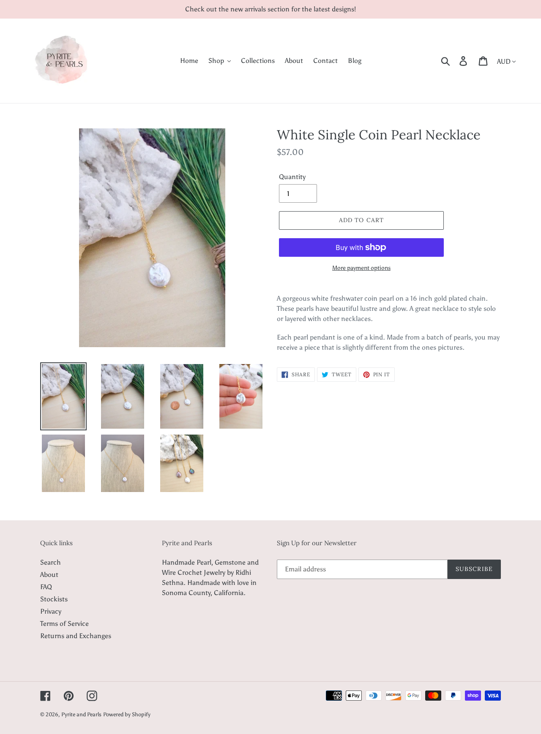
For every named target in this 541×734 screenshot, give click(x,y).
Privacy (50, 611)
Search (50, 562)
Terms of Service (64, 624)
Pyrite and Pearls (81, 714)
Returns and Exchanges (75, 636)
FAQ (46, 587)
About (49, 575)
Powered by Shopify (126, 714)
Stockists (54, 599)
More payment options (361, 268)
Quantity (292, 177)
